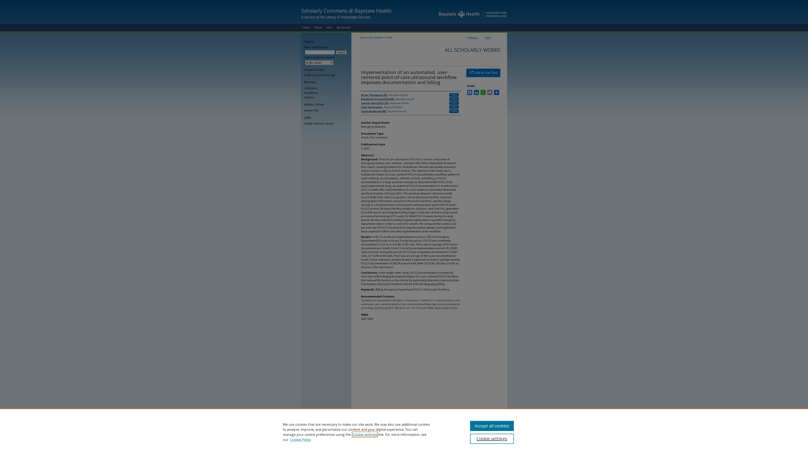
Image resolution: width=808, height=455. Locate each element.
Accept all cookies (492, 426)
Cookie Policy (300, 439)
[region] (404, 432)
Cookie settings (364, 434)
